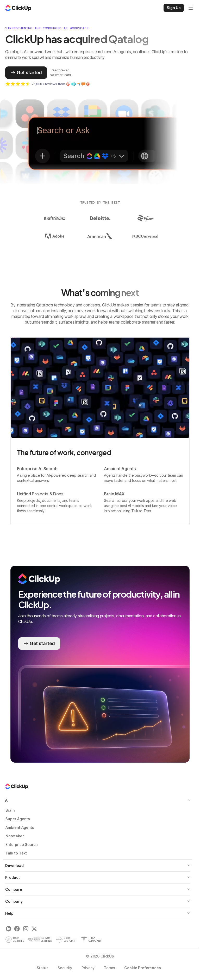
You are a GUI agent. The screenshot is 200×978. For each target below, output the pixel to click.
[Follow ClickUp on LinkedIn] (8, 929)
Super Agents (17, 819)
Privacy (86, 968)
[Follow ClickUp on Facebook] (17, 929)
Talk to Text (16, 854)
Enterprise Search (21, 845)
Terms (107, 968)
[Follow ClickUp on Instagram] (25, 929)
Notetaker (14, 837)
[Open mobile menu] (190, 8)
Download (14, 866)
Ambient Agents (19, 828)
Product (12, 878)
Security (63, 968)
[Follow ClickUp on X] (34, 929)
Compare (13, 890)
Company (14, 902)
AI (7, 801)
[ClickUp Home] (18, 8)
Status (40, 968)
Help (9, 914)
